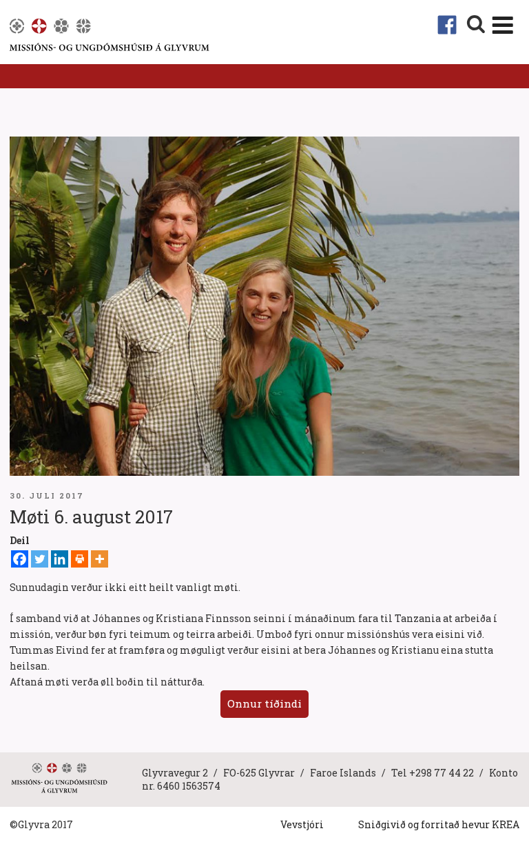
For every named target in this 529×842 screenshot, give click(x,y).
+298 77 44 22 (441, 772)
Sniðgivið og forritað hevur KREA (438, 824)
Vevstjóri (302, 824)
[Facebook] (19, 559)
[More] (99, 559)
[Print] (79, 559)
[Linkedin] (59, 559)
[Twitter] (39, 559)
